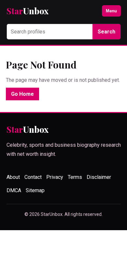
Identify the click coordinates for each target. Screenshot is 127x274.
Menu (111, 10)
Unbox (28, 11)
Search (106, 32)
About (13, 177)
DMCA (14, 190)
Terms (75, 177)
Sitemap (35, 190)
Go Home (22, 94)
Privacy (54, 177)
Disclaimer (99, 177)
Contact (33, 177)
